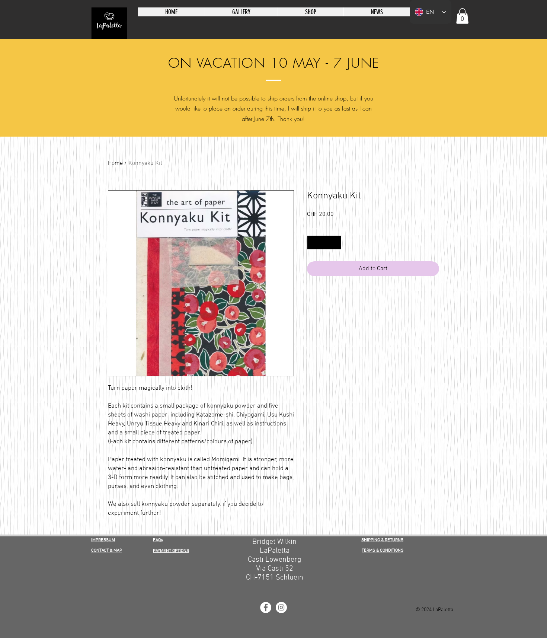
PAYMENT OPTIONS (171, 551)
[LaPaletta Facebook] (265, 607)
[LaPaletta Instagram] (281, 607)
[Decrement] (312, 242)
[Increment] (335, 242)
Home (115, 163)
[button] (462, 16)
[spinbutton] (324, 242)
